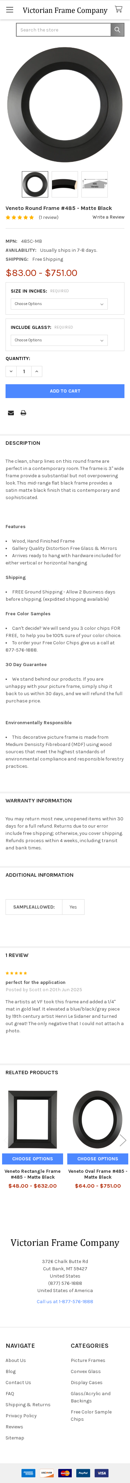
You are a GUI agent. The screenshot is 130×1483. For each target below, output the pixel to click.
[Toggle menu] (9, 9)
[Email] (11, 412)
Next (123, 1140)
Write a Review (108, 217)
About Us (16, 1360)
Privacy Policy (21, 1416)
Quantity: (18, 358)
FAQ (10, 1394)
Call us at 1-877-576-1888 (65, 1302)
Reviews (14, 1427)
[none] (65, 104)
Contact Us (18, 1382)
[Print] (23, 412)
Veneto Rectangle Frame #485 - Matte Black (33, 1174)
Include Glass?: (42, 327)
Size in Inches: (40, 291)
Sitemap (15, 1438)
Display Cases (87, 1382)
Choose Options (32, 1159)
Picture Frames (88, 1360)
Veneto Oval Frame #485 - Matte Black (98, 1174)
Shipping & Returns (28, 1405)
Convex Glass (86, 1371)
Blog (11, 1371)
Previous (7, 1140)
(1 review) (49, 217)
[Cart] (120, 9)
